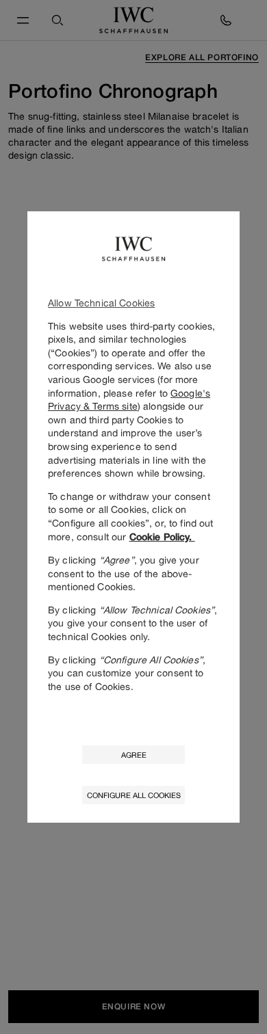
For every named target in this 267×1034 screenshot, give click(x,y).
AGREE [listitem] (134, 754)
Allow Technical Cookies (101, 302)
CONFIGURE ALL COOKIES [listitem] (134, 795)
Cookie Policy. (162, 536)
